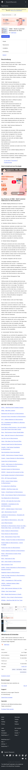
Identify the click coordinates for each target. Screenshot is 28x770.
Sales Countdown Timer (7, 564)
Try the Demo (7, 160)
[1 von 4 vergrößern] (11, 608)
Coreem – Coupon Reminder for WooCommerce (12, 458)
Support (4, 55)
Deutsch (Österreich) (9, 752)
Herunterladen (5, 36)
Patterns (17, 724)
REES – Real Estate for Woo (8, 558)
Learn (2, 728)
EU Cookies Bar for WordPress (8, 486)
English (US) (24, 666)
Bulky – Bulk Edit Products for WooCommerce (12, 435)
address (13, 669)
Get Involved (18, 728)
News (2, 719)
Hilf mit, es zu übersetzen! (16, 10)
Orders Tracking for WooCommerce (9, 530)
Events (16, 730)
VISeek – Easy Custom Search (8, 591)
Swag (17, 735)
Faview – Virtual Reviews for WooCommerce (12, 492)
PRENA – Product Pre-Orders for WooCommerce (13, 539)
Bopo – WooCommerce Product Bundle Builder (12, 432)
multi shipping (19, 669)
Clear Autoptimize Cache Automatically (10, 452)
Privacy (3, 724)
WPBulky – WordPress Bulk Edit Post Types (11, 600)
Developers (4, 733)
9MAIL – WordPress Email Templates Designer (12, 407)
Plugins (16, 721)
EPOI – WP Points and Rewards (9, 478)
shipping (24, 669)
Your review (4, 685)
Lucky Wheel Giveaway (7, 522)
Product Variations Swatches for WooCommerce (13, 550)
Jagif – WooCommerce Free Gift (9, 512)
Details (4, 41)
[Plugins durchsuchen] (15, 15)
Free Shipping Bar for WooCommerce (10, 498)
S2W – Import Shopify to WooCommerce (11, 561)
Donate (17, 733)
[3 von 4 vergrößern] (11, 614)
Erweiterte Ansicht (5, 675)
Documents (14, 160)
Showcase (17, 717)
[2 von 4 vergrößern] (25, 608)
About (2, 717)
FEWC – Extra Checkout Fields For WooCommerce (13, 495)
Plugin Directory (4, 5)
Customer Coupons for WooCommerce (10, 469)
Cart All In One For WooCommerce (9, 438)
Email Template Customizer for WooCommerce (12, 475)
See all (25, 685)
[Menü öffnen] (26, 2)
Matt (3, 741)
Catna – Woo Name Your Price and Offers (11, 441)
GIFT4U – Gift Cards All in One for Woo (10, 501)
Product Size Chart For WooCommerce (10, 547)
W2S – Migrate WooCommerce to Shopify (11, 594)
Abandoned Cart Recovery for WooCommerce (12, 413)
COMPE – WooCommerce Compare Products (12, 455)
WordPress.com (5, 739)
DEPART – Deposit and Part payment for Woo (12, 472)
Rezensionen (6, 44)
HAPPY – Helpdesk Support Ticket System (11, 509)
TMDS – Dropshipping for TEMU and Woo (11, 580)
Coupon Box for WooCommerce (9, 461)
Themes (16, 719)
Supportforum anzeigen (6, 697)
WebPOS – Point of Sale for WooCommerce (11, 597)
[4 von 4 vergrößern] (25, 621)
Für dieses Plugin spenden (7, 709)
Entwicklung (5, 51)
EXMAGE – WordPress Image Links (9, 489)
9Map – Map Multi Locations (8, 410)
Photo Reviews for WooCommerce (9, 533)
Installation (5, 48)
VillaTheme (13, 32)
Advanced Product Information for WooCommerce (13, 416)
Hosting (3, 721)
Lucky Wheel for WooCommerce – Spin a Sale (12, 519)
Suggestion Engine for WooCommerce (10, 572)
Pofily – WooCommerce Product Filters (10, 536)
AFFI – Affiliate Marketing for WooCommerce (12, 419)
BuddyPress (4, 746)
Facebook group (8, 162)
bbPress (4, 744)
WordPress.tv (5, 735)
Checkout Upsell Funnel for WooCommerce (11, 444)
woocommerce (23, 672)
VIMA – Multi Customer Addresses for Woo (11, 588)
